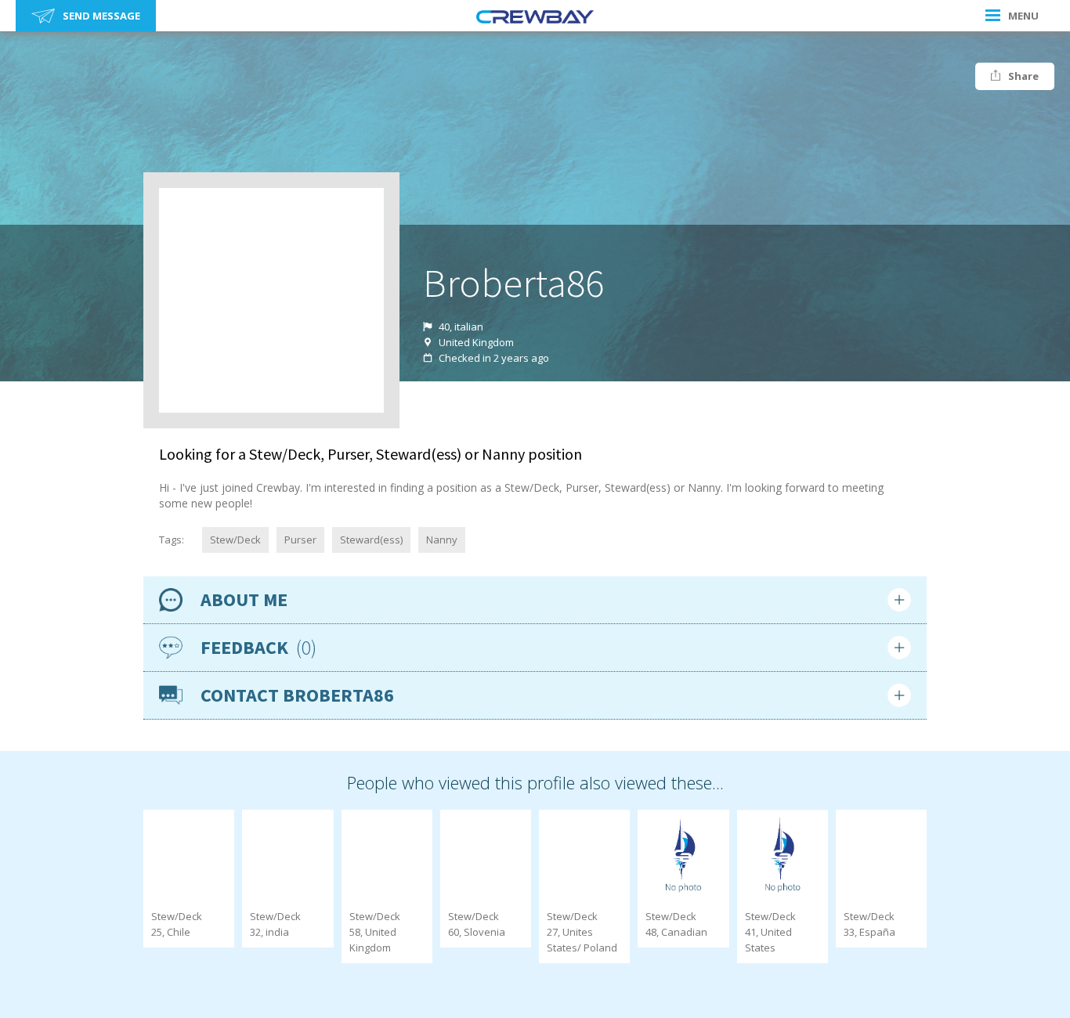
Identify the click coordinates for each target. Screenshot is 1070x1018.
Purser (300, 539)
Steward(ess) (371, 539)
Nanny (441, 539)
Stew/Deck (235, 539)
